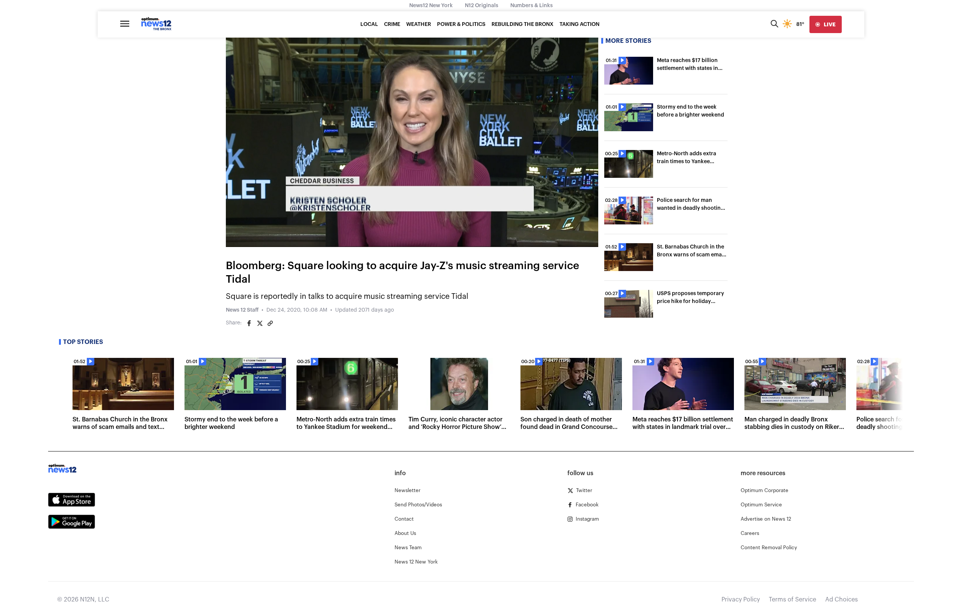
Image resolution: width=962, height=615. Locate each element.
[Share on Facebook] (249, 323)
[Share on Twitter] (260, 323)
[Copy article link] (270, 323)
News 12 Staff (242, 310)
